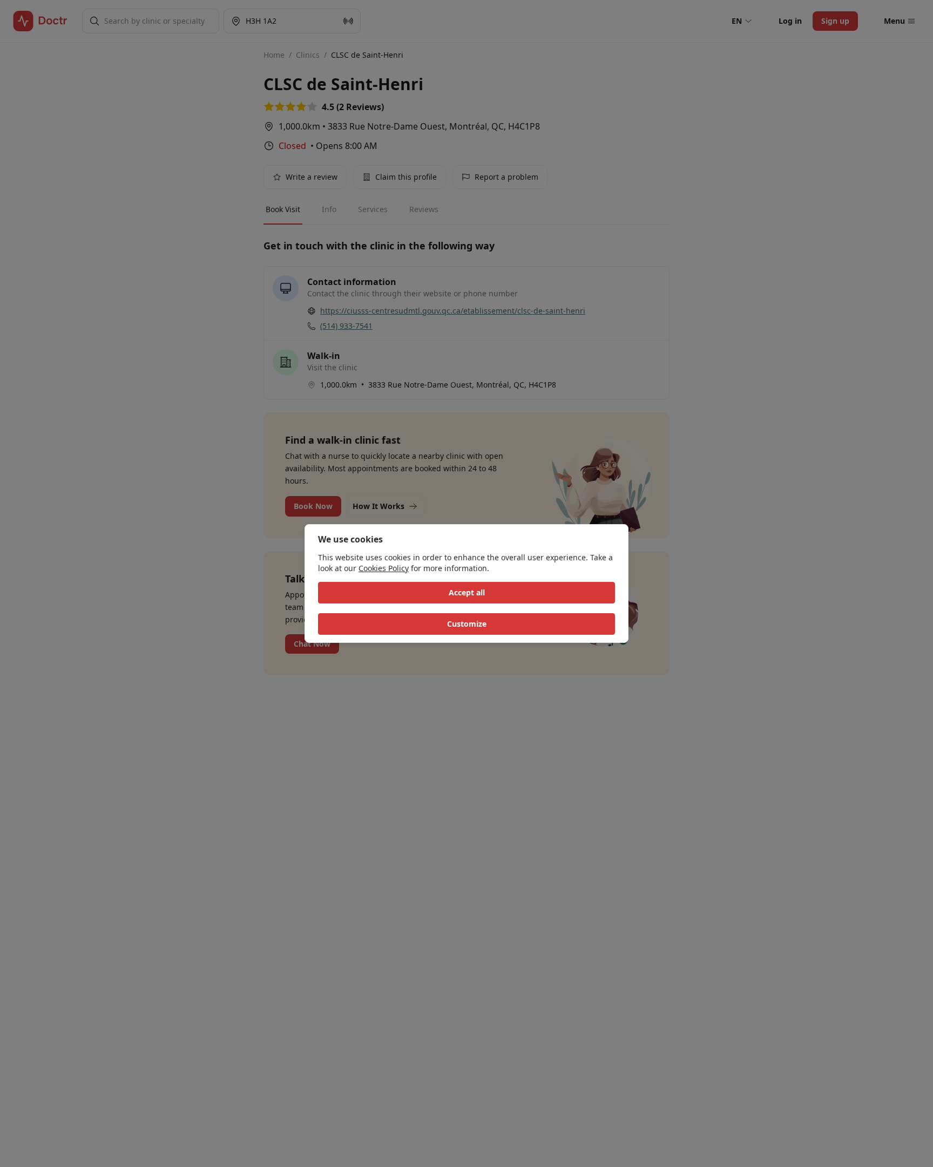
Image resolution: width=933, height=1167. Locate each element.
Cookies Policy (384, 568)
